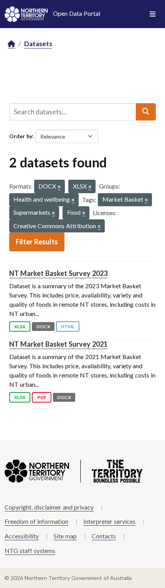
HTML (67, 326)
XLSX (19, 326)
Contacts (104, 536)
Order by (20, 135)
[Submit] (146, 111)
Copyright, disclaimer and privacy (49, 507)
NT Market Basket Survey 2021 (58, 344)
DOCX (43, 326)
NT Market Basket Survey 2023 (58, 273)
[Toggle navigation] (152, 14)
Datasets (38, 44)
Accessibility (22, 536)
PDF (41, 397)
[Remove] (59, 187)
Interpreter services (109, 521)
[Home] (11, 44)
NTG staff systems (30, 550)
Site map (65, 536)
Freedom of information (36, 521)
